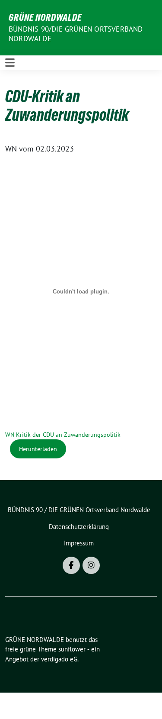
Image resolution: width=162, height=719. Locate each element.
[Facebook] (71, 565)
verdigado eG (59, 659)
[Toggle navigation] (10, 62)
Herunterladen (38, 449)
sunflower (72, 649)
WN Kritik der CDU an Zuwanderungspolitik (63, 434)
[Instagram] (91, 565)
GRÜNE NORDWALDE (45, 17)
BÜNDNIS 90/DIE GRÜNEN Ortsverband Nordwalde (76, 33)
